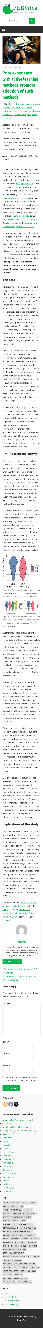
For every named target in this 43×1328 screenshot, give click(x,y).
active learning (9, 1203)
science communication (12, 1260)
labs (16, 1242)
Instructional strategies (13, 1235)
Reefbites (7, 1180)
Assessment (21, 1203)
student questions (28, 1271)
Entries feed (10, 1297)
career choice (8, 1206)
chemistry (20, 1206)
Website (6, 1065)
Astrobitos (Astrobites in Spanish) (17, 1127)
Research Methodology (30, 1257)
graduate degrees (10, 1224)
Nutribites (7, 1166)
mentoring (15, 1246)
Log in (8, 1293)
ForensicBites (8, 1152)
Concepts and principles (12, 1210)
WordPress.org (11, 1304)
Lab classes (8, 1242)
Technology (8, 1275)
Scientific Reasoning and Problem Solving (19, 1264)
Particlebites (8, 1177)
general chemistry (10, 1221)
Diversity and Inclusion (12, 1213)
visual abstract (9, 1282)
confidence (28, 1210)
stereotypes (34, 1267)
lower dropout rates (21, 216)
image (5, 909)
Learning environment (28, 1242)
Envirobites (7, 1145)
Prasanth (17, 68)
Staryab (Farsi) (9, 1187)
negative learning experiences (16, 198)
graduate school (26, 1224)
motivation (32, 1246)
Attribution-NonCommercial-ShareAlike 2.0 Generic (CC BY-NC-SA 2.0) (20, 913)
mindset (23, 1246)
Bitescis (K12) (8, 1134)
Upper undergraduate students (15, 1278)
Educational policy (30, 1213)
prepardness (22, 1250)
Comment (8, 1003)
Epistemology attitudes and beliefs (17, 1217)
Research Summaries (12, 962)
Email (6, 1053)
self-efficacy (8, 1267)
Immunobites (8, 1163)
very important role (24, 183)
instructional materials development (17, 1231)
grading (22, 1221)
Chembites (7, 1137)
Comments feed (12, 1300)
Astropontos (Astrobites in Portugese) (19, 1130)
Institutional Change (27, 1228)
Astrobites (7, 1123)
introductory (30, 1235)
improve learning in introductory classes (20, 219)
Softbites (7, 1184)
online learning (9, 1250)
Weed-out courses (25, 1282)
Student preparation (11, 1271)
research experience (11, 1257)
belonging (32, 1203)
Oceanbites (7, 1170)
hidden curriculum (10, 1228)
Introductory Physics (31, 1239)
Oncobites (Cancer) (11, 1173)
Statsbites (7, 1191)
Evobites (6, 1148)
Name (6, 1042)
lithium (6, 1246)
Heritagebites (9, 1159)
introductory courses (12, 1239)
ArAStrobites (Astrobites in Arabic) (18, 1120)
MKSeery (6, 920)
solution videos (21, 1267)
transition (18, 1275)
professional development (13, 1253)
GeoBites (6, 1155)
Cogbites (6, 1141)
